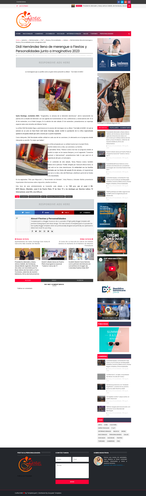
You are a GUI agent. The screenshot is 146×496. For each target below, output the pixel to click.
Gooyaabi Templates (54, 493)
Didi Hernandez (34, 40)
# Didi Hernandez (34, 197)
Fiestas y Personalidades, (78, 55)
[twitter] (122, 1)
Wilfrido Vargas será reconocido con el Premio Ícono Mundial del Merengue (118, 409)
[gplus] (125, 1)
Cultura (113, 425)
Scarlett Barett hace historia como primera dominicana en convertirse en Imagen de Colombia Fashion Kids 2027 (80, 265)
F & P (42, 40)
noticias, (89, 55)
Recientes (103, 128)
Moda (124, 431)
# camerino (24, 197)
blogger (28, 280)
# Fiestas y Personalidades (56, 197)
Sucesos (111, 438)
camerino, (54, 55)
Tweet (27, 212)
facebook (80, 280)
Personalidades (106, 34)
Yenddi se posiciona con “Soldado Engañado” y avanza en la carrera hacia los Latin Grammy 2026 (117, 387)
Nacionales (28, 34)
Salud (85, 34)
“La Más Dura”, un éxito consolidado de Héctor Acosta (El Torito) (117, 376)
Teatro (119, 438)
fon (118, 441)
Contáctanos (21, 2)
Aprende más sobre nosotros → (114, 465)
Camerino (39, 34)
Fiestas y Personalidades (53, 40)
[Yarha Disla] (129, 493)
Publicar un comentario (24, 288)
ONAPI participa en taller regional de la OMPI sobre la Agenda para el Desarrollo (118, 194)
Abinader (67, 6)
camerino (24, 40)
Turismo (94, 34)
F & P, (68, 55)
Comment (86, 212)
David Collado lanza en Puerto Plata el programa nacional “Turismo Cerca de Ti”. (53, 264)
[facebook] (118, 1)
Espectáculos (103, 428)
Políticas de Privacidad (24, 476)
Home (18, 34)
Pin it (67, 212)
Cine (106, 425)
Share (47, 212)
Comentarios (125, 128)
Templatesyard (32, 493)
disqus (54, 280)
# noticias (69, 197)
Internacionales (74, 34)
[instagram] (129, 1)
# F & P (44, 197)
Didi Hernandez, (62, 55)
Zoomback (50, 34)
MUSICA (116, 431)
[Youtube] (115, 1)
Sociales (60, 34)
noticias (65, 40)
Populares (114, 128)
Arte (100, 425)
